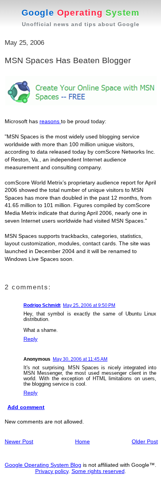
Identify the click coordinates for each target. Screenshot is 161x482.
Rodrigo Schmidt (42, 305)
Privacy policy (51, 471)
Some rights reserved (98, 471)
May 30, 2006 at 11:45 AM (80, 359)
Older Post (145, 441)
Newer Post (19, 441)
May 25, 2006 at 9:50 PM (89, 305)
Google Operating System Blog (43, 465)
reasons (50, 121)
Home (82, 441)
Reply (30, 339)
